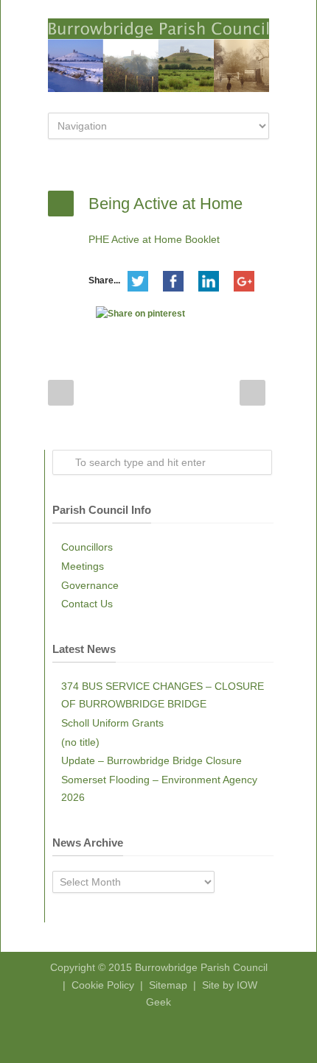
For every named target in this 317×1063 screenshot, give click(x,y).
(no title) (80, 742)
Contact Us (87, 604)
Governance (90, 585)
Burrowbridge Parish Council (201, 967)
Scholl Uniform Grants (112, 723)
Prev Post (61, 393)
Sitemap (168, 985)
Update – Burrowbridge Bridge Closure (151, 760)
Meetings (82, 566)
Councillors (87, 547)
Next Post (252, 393)
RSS (169, 1033)
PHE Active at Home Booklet (154, 239)
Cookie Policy (103, 985)
